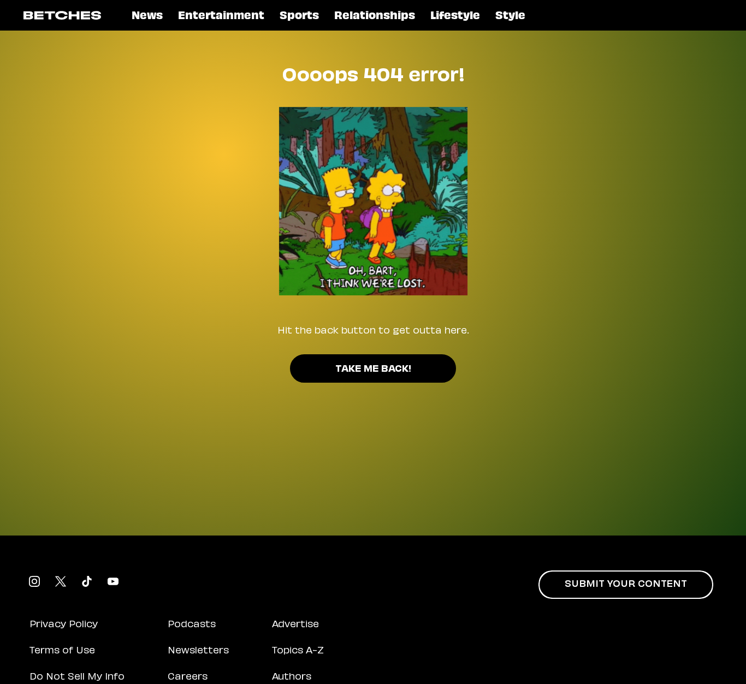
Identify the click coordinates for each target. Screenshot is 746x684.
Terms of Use (62, 651)
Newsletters (198, 651)
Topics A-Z (298, 651)
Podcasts (192, 625)
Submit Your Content (626, 584)
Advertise (295, 625)
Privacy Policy (63, 625)
